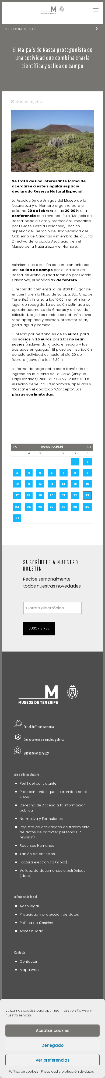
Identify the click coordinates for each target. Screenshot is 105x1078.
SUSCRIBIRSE (39, 628)
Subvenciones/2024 (37, 753)
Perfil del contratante (38, 783)
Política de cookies (23, 1071)
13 (51, 484)
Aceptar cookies (52, 1030)
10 (17, 484)
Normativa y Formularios (41, 818)
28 (63, 507)
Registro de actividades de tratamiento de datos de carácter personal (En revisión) (55, 832)
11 (28, 484)
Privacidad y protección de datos (67, 1071)
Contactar (28, 961)
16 (87, 484)
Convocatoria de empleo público (44, 739)
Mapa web (29, 969)
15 (75, 484)
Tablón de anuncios (37, 853)
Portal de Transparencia (39, 726)
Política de (36, 922)
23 (87, 495)
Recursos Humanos (37, 845)
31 (17, 518)
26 (40, 507)
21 (63, 495)
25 (29, 507)
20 (52, 495)
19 (40, 495)
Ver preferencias (53, 1060)
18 (28, 495)
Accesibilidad (31, 931)
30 (87, 507)
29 (75, 507)
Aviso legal (29, 906)
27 (52, 507)
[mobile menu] (95, 10)
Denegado (52, 1045)
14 (63, 484)
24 (17, 507)
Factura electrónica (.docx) (43, 862)
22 (75, 495)
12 (40, 484)
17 (17, 495)
